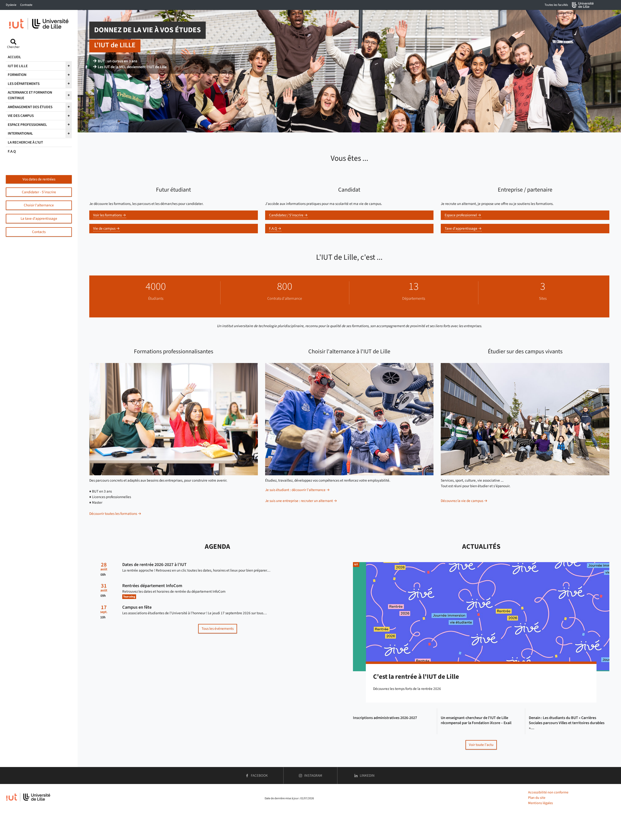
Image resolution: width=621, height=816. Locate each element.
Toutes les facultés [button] (556, 5)
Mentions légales (540, 803)
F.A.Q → (275, 228)
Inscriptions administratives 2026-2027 (385, 717)
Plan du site (536, 797)
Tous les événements (218, 628)
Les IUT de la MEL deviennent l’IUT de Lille (132, 67)
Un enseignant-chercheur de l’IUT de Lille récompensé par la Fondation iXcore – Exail (476, 720)
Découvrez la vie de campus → (464, 500)
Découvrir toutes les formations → (115, 513)
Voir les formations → (109, 215)
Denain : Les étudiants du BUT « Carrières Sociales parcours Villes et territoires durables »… (567, 722)
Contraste (26, 5)
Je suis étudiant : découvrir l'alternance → (297, 490)
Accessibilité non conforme (548, 792)
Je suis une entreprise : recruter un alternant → (301, 500)
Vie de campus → (106, 228)
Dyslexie (11, 5)
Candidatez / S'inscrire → (288, 215)
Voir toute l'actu (481, 744)
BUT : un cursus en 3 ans (117, 61)
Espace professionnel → (463, 215)
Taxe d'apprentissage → (463, 228)
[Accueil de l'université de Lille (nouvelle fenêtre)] (583, 5)
